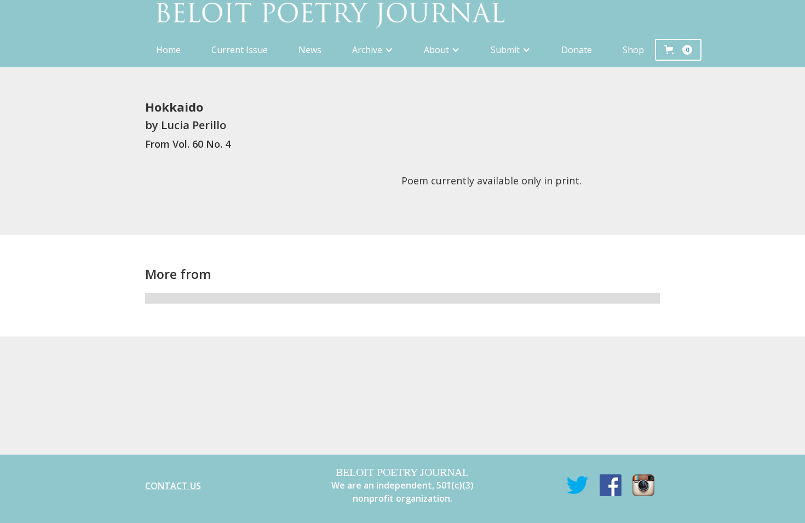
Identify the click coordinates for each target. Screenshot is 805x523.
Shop (633, 50)
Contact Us (173, 486)
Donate (576, 50)
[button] (372, 49)
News (309, 50)
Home (168, 50)
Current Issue (239, 50)
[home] (402, 16)
